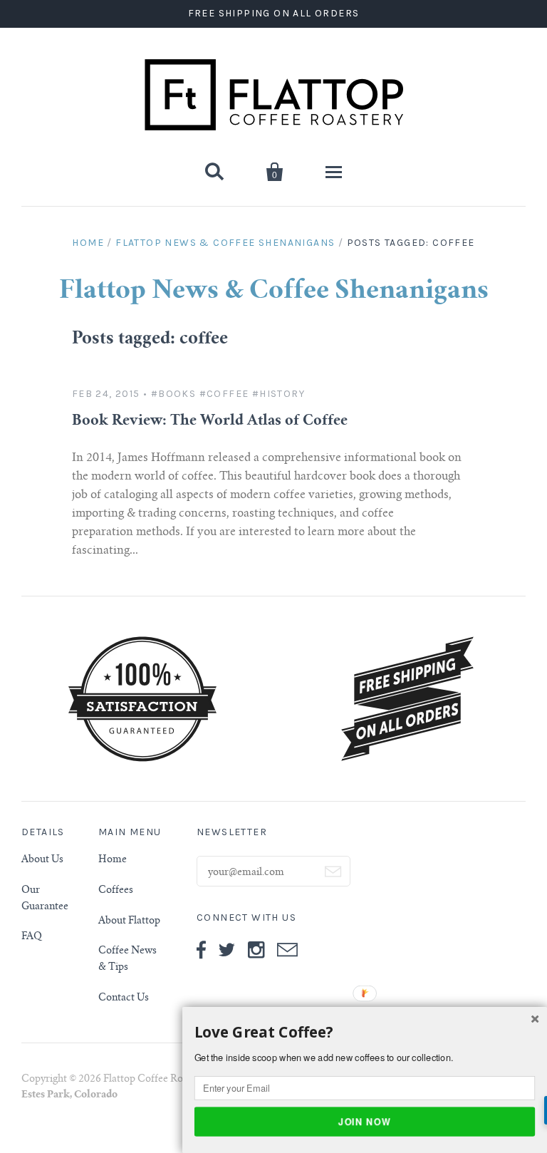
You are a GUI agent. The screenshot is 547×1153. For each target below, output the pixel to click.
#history (278, 394)
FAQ (31, 937)
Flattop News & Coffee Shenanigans (225, 243)
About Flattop (129, 921)
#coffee (224, 394)
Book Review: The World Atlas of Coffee (210, 422)
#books (173, 394)
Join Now (364, 1121)
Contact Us (123, 998)
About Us (42, 860)
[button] (364, 1032)
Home (88, 243)
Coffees (115, 891)
